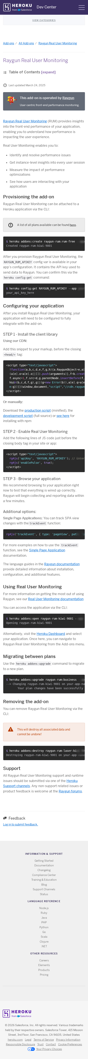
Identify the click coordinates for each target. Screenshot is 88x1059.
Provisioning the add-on (28, 197)
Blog (44, 884)
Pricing (44, 974)
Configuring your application (33, 306)
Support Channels (44, 889)
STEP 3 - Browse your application (32, 478)
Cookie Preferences (70, 1044)
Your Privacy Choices (49, 1049)
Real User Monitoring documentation (55, 599)
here (73, 225)
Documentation (44, 865)
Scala (44, 936)
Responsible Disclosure (20, 1044)
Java (44, 917)
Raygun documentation (62, 564)
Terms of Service (44, 1039)
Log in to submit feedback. (20, 824)
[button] (80, 242)
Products (44, 970)
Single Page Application (47, 550)
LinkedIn (52, 993)
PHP (44, 922)
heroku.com (15, 1039)
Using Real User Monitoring (32, 587)
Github (46, 993)
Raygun (68, 98)
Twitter (40, 993)
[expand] (48, 72)
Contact (51, 1044)
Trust (40, 1044)
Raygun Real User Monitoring (57, 43)
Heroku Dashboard (51, 634)
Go (44, 932)
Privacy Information (68, 1039)
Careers (44, 960)
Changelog (44, 870)
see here (62, 416)
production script (38, 410)
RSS (35, 993)
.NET (44, 946)
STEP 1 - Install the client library (30, 334)
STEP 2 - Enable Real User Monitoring (35, 431)
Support (11, 768)
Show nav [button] (82, 7)
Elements (44, 965)
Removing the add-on (26, 701)
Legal (28, 1039)
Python (44, 927)
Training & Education (44, 879)
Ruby (44, 912)
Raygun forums (70, 791)
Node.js (44, 908)
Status (44, 894)
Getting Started (44, 860)
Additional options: (19, 511)
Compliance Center (44, 875)
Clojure (44, 941)
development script (18, 416)
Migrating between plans (29, 656)
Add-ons (8, 43)
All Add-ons (26, 43)
